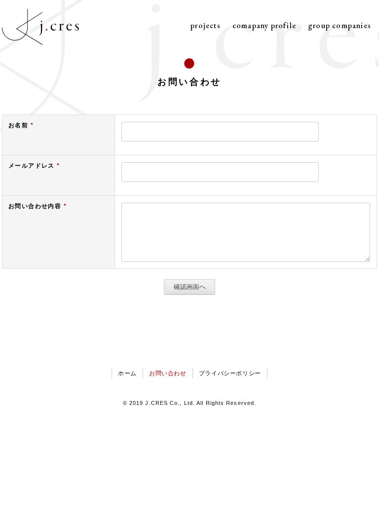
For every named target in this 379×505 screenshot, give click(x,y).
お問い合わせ (168, 373)
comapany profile (264, 25)
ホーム (127, 373)
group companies (339, 25)
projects (205, 25)
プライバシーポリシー (230, 373)
